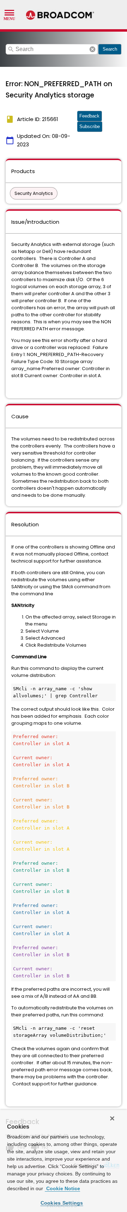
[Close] (112, 1118)
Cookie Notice (62, 1188)
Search (110, 49)
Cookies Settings (62, 1203)
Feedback (89, 116)
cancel (92, 49)
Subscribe (89, 126)
